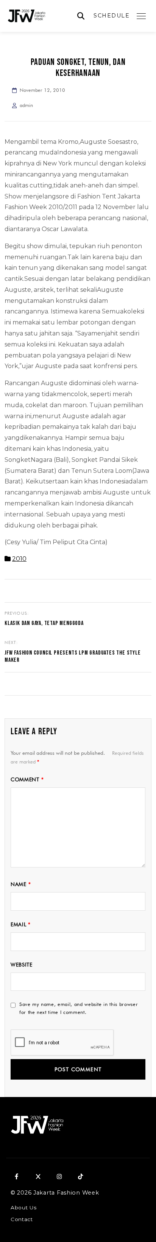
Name (21, 884)
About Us (23, 1207)
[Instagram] (59, 1176)
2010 (19, 558)
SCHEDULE (111, 15)
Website (22, 965)
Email (21, 924)
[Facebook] (17, 1176)
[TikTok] (80, 1176)
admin (26, 105)
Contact (22, 1219)
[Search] (80, 16)
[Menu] (141, 16)
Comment (27, 779)
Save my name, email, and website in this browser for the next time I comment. (78, 1008)
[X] (38, 1176)
